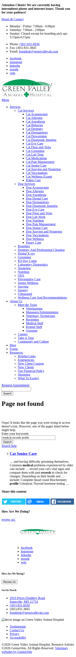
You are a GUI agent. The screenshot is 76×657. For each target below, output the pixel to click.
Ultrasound (25, 294)
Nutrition (23, 272)
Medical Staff (34, 323)
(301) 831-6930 (29, 44)
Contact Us (17, 630)
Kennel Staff (34, 327)
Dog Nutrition (35, 220)
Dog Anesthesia (36, 195)
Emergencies (26, 360)
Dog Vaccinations (37, 235)
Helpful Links (27, 356)
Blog (13, 345)
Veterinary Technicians (40, 316)
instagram (16, 62)
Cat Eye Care (34, 143)
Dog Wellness (35, 239)
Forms (14, 349)
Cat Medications (36, 158)
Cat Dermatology (37, 132)
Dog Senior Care (37, 228)
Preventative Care (29, 279)
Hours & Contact (13, 19)
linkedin (15, 65)
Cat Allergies (34, 118)
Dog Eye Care (35, 209)
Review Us (9, 581)
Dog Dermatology (37, 202)
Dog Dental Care (37, 198)
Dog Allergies (35, 191)
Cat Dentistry (34, 129)
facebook (15, 58)
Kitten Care (33, 180)
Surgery (23, 290)
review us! (9, 519)
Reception (32, 319)
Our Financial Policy (31, 371)
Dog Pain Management (41, 224)
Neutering (24, 268)
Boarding (24, 246)
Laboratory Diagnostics (33, 264)
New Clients (26, 367)
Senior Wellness (28, 283)
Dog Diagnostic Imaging (42, 206)
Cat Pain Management (40, 162)
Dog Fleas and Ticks (39, 213)
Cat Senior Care (36, 165)
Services (15, 107)
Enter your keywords (15, 433)
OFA (21, 275)
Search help (9, 446)
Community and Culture (33, 341)
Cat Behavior (34, 125)
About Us (16, 301)
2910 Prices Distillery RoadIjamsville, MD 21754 (27, 599)
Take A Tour (26, 338)
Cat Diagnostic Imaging (41, 140)
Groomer (31, 330)
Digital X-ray (26, 253)
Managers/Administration (42, 312)
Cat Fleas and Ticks (38, 147)
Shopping (24, 374)
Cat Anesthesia (35, 121)
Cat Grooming (35, 151)
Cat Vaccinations (36, 173)
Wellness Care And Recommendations (42, 297)
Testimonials (18, 626)
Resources (16, 352)
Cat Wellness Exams (39, 176)
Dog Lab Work (35, 217)
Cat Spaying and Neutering (43, 169)
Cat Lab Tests (35, 154)
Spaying (23, 286)
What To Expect (28, 378)
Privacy (14, 634)
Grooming (24, 257)
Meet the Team (27, 305)
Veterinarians (34, 308)
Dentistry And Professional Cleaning (41, 250)
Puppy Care (33, 242)
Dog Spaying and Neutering (44, 231)
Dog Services (26, 184)
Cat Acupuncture (37, 114)
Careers (23, 334)
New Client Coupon (31, 363)
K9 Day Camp (27, 261)
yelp (12, 73)
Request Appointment (15, 385)
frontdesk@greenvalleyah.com (38, 51)
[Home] (27, 96)
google (14, 69)
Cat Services (26, 110)
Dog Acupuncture (37, 187)
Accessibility (18, 637)
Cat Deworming (36, 136)
